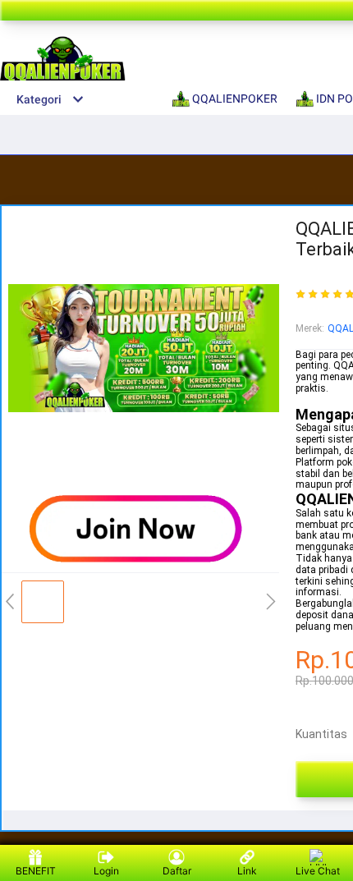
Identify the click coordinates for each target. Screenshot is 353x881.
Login (106, 871)
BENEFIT (36, 871)
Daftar (177, 871)
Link (247, 871)
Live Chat (318, 871)
